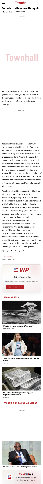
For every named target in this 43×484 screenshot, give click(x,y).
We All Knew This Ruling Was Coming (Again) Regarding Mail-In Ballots (18, 394)
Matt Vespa (6, 363)
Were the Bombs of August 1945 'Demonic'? (18, 326)
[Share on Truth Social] (7, 251)
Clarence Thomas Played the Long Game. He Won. (20, 467)
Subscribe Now (31, 287)
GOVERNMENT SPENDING (9, 259)
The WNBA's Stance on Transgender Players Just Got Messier (21, 359)
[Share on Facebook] (11, 251)
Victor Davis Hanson (8, 329)
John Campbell (7, 12)
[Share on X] (3, 251)
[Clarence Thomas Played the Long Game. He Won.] (21, 453)
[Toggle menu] (4, 3)
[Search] (39, 3)
